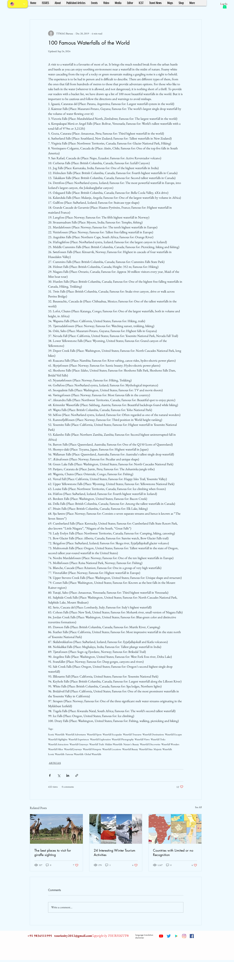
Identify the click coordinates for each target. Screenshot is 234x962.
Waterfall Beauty (130, 749)
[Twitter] (169, 936)
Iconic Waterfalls (56, 754)
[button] (225, 6)
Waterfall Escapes (173, 734)
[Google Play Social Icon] (176, 936)
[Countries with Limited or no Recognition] (175, 829)
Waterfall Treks (158, 739)
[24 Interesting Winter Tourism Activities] (115, 829)
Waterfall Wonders (170, 744)
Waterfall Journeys (73, 749)
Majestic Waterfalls (163, 749)
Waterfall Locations (111, 749)
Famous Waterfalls (74, 754)
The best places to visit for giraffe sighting (52, 852)
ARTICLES (55, 763)
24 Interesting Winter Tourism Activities (114, 852)
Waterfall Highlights (57, 739)
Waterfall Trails (96, 744)
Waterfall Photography (123, 739)
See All (198, 807)
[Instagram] (184, 936)
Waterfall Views (142, 739)
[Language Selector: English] (18, 4)
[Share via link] (76, 775)
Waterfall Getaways (78, 744)
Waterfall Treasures (132, 734)
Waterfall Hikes (55, 749)
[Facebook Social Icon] (192, 936)
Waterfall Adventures (75, 734)
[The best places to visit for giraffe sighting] (56, 829)
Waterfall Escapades (112, 734)
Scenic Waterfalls (56, 734)
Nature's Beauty (131, 744)
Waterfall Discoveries (150, 744)
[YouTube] (161, 936)
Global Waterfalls (92, 754)
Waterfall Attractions (58, 744)
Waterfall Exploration (100, 739)
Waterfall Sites (146, 749)
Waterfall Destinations (153, 734)
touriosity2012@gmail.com (73, 935)
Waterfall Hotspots (92, 749)
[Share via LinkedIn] (67, 775)
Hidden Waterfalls (113, 744)
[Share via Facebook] (50, 775)
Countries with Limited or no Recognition (173, 852)
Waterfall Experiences (78, 739)
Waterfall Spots (94, 734)
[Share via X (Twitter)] (59, 775)
